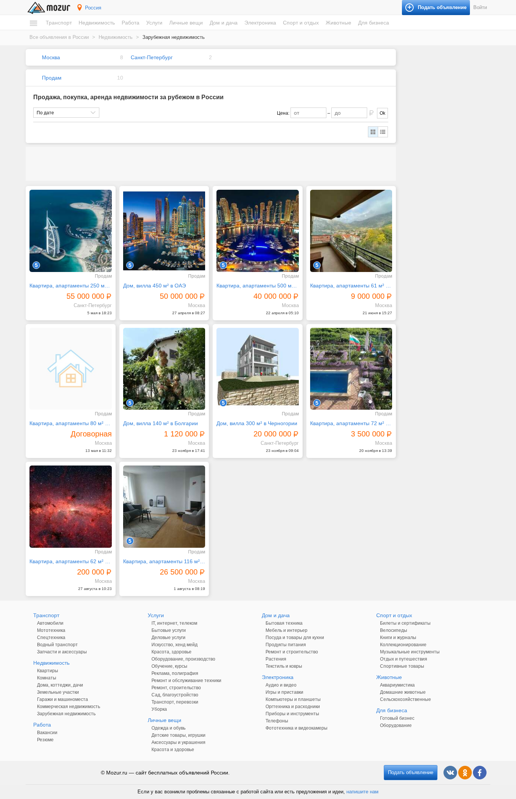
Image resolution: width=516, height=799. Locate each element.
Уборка (159, 709)
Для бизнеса (373, 23)
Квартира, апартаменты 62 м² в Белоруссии (70, 561)
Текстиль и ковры (284, 666)
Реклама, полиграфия (174, 673)
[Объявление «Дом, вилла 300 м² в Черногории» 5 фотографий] (257, 369)
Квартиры (47, 670)
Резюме (45, 739)
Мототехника (51, 630)
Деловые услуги (168, 637)
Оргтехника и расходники (293, 706)
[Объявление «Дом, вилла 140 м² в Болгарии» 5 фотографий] (164, 369)
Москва (51, 57)
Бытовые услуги (168, 630)
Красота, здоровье (171, 652)
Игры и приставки (284, 692)
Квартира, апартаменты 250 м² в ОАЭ (70, 286)
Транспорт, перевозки (174, 702)
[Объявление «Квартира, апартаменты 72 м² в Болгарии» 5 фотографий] (351, 369)
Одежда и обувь (168, 728)
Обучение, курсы (169, 666)
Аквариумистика (397, 685)
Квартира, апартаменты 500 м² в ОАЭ (257, 286)
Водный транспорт (57, 644)
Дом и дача (224, 23)
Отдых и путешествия (403, 659)
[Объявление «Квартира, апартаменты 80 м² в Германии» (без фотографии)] (70, 369)
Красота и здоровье (172, 749)
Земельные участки (58, 692)
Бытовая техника (284, 623)
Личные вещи (186, 23)
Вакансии (47, 732)
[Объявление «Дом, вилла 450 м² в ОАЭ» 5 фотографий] (164, 231)
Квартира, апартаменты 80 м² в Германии (70, 423)
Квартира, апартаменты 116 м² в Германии (164, 561)
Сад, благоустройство (174, 695)
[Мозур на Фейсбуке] (480, 772)
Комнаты (46, 678)
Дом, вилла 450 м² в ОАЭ (154, 286)
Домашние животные (403, 692)
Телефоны (277, 721)
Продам (52, 78)
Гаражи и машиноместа (62, 699)
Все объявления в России (59, 37)
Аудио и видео (281, 685)
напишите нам (362, 791)
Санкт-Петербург (152, 57)
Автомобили (50, 623)
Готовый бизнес (397, 718)
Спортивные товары (402, 666)
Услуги (154, 23)
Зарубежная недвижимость (66, 713)
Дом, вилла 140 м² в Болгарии (160, 423)
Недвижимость (97, 23)
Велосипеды (393, 630)
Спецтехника (51, 637)
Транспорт (59, 23)
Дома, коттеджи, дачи (60, 685)
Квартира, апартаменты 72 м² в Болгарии (351, 423)
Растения (276, 659)
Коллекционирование (403, 644)
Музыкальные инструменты (410, 652)
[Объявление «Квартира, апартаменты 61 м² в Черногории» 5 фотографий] (351, 231)
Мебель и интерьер (286, 630)
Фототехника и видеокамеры (297, 728)
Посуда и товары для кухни (295, 637)
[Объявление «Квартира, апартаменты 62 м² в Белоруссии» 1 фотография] (70, 507)
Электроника (260, 23)
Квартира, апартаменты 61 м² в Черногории (351, 286)
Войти (480, 7)
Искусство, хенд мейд (174, 644)
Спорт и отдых (301, 23)
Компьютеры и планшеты (293, 699)
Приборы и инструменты (292, 713)
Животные (338, 23)
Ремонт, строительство (176, 687)
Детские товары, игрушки (178, 735)
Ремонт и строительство (292, 652)
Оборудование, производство (183, 659)
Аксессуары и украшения (178, 742)
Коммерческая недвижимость (68, 706)
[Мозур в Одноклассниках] (465, 772)
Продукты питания (286, 644)
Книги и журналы (398, 637)
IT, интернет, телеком (174, 623)
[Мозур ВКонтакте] (450, 772)
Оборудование (396, 725)
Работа (130, 23)
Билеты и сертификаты (405, 623)
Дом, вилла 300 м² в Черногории (256, 423)
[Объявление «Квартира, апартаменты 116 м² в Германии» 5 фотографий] (164, 507)
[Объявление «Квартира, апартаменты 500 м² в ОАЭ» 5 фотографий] (257, 231)
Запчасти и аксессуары (62, 652)
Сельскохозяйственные (405, 699)
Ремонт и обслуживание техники (186, 680)
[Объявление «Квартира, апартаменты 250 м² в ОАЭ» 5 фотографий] (70, 231)
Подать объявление (410, 772)
